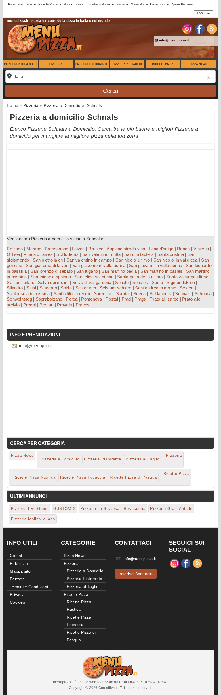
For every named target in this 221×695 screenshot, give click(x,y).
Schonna (203, 293)
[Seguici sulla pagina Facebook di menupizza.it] (200, 28)
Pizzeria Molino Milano (33, 519)
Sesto (157, 282)
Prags (140, 299)
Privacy (17, 594)
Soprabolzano (49, 299)
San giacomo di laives (47, 265)
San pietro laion (48, 260)
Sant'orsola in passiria (28, 293)
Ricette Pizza (163, 64)
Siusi (31, 287)
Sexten (187, 287)
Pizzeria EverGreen (30, 508)
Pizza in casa (73, 4)
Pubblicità (19, 563)
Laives (78, 248)
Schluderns (67, 254)
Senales (140, 282)
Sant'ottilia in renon (72, 293)
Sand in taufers (139, 254)
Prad (126, 299)
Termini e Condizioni (29, 586)
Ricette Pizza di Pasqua (133, 477)
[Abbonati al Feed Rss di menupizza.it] (212, 28)
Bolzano (15, 248)
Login (202, 13)
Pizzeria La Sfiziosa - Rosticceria (113, 508)
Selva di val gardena (92, 282)
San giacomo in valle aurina (99, 265)
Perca (71, 299)
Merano (33, 248)
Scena (139, 293)
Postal (112, 299)
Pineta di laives (38, 254)
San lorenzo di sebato (52, 271)
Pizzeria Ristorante (91, 64)
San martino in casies (161, 271)
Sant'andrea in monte (155, 287)
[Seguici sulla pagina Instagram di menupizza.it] (187, 28)
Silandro (15, 287)
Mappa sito (20, 571)
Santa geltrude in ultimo (140, 276)
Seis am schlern (116, 287)
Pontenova (91, 299)
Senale (122, 282)
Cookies (17, 602)
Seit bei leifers (20, 282)
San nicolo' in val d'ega (175, 260)
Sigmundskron (181, 282)
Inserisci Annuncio (136, 573)
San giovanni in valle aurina (155, 265)
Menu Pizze (139, 4)
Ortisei (13, 254)
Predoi (29, 304)
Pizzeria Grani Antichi (171, 508)
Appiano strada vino (126, 248)
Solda (66, 287)
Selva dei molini (53, 282)
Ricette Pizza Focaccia (82, 477)
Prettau (46, 304)
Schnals (183, 293)
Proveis (64, 304)
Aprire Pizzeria (182, 4)
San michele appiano (51, 276)
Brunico (95, 248)
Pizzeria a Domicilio (20, 64)
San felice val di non (94, 276)
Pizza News (198, 64)
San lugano (87, 271)
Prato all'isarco (164, 299)
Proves (83, 304)
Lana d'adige (161, 248)
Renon (183, 248)
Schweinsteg (19, 299)
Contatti (17, 555)
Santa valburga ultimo (187, 276)
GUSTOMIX (64, 508)
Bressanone (56, 248)
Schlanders (160, 293)
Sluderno (48, 287)
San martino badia (119, 271)
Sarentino (103, 293)
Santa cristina (170, 254)
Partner (17, 579)
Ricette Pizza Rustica (34, 477)
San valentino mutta (101, 254)
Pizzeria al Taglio (127, 64)
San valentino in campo (89, 260)
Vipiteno (201, 248)
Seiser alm (85, 287)
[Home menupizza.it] (45, 38)
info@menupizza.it (173, 40)
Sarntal (123, 293)
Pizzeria (56, 64)
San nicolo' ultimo (132, 260)
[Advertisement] (110, 190)
